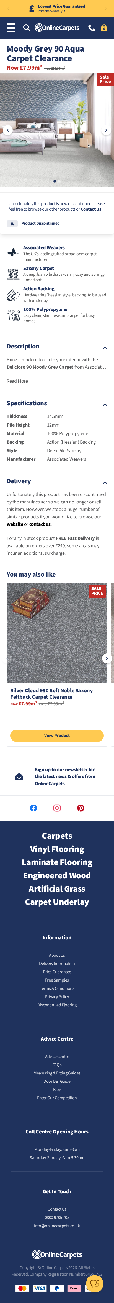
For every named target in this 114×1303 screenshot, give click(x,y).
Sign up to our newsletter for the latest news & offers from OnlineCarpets (65, 776)
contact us (40, 524)
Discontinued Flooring (57, 1005)
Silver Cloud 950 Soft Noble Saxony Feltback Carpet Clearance (51, 694)
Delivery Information (57, 964)
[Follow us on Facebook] (33, 808)
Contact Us (91, 209)
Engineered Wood (57, 875)
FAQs (57, 1065)
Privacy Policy (57, 997)
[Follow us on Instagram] (57, 808)
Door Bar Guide (56, 1081)
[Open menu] (12, 28)
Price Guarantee (57, 972)
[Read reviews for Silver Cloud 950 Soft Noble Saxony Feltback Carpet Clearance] (57, 715)
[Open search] (26, 28)
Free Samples (57, 980)
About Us (57, 955)
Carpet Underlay (57, 902)
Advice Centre (57, 1056)
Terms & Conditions (57, 988)
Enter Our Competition (57, 1098)
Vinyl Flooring (57, 849)
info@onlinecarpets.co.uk (57, 1226)
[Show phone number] (92, 29)
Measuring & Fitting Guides (57, 1073)
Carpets (57, 836)
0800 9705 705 (57, 1217)
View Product (56, 736)
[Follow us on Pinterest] (80, 808)
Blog (57, 1090)
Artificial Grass (57, 889)
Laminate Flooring (57, 862)
